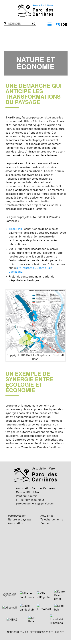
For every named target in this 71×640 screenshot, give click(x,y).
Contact (45, 523)
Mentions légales (17, 632)
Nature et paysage (19, 519)
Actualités (47, 515)
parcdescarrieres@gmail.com (35, 503)
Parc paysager (17, 515)
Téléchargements (51, 519)
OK (33, 23)
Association (15, 523)
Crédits (59, 632)
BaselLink (15, 228)
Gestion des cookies (41, 632)
